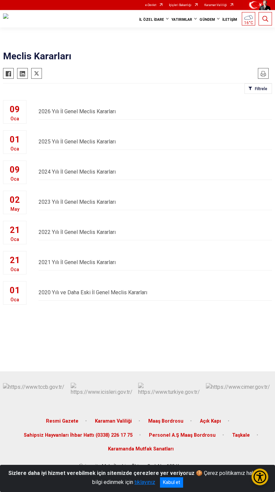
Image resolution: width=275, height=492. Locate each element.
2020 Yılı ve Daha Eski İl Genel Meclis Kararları (93, 292)
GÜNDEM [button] (207, 19)
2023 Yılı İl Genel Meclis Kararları (77, 202)
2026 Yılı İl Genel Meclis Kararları (77, 111)
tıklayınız (144, 482)
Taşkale (241, 435)
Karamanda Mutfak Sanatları (141, 449)
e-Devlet (150, 5)
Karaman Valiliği (215, 5)
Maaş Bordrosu (165, 421)
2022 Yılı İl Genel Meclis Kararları (77, 232)
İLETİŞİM (229, 19)
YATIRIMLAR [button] (181, 19)
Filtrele (261, 88)
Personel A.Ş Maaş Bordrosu (182, 435)
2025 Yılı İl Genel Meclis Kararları (77, 141)
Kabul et (171, 482)
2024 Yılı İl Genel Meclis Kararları (77, 172)
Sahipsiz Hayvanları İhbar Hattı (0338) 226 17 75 (78, 435)
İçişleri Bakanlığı (180, 5)
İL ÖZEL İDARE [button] (151, 19)
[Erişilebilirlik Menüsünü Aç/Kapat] (260, 477)
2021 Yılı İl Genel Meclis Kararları (77, 262)
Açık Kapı (210, 421)
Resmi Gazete (62, 421)
